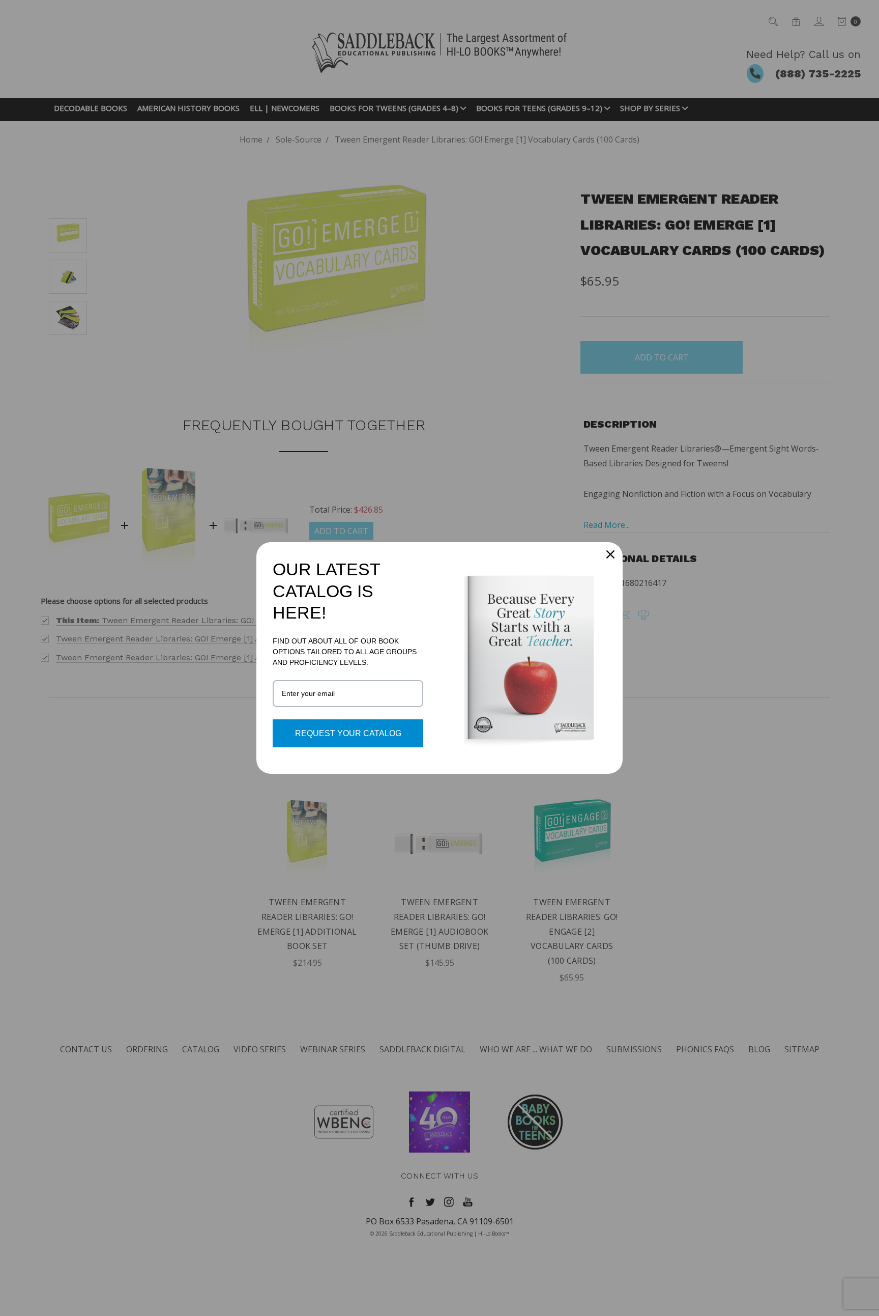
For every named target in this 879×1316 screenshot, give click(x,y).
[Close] (610, 554)
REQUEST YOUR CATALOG (348, 733)
